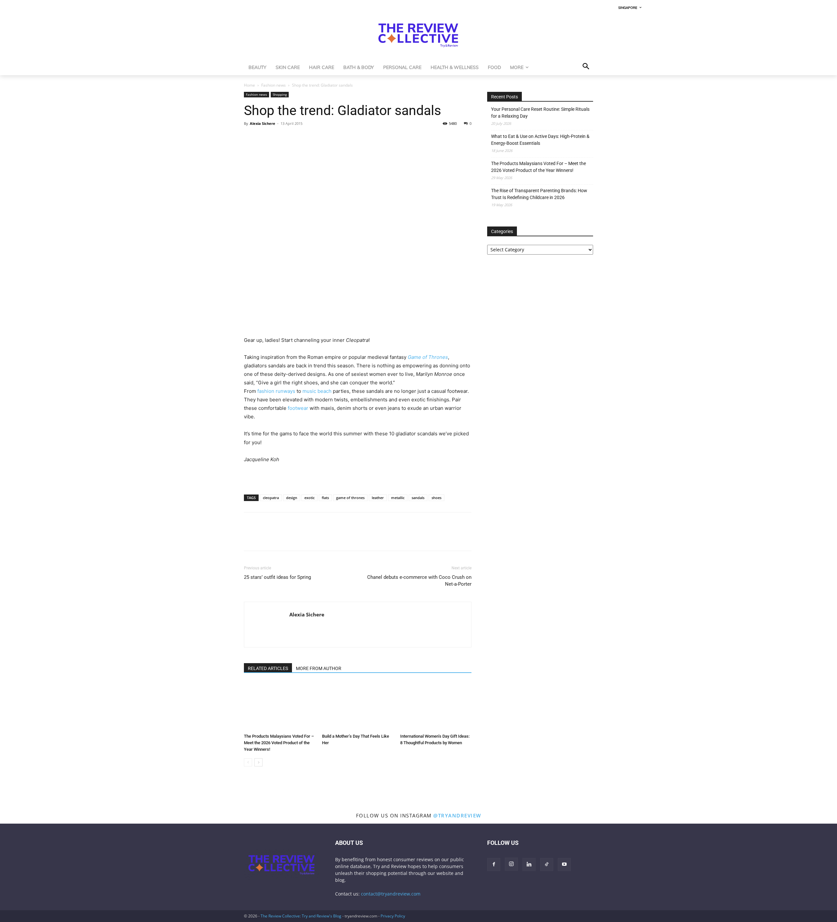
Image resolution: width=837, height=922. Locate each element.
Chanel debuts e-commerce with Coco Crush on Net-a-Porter (419, 580)
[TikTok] (546, 864)
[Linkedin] (295, 138)
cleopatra (271, 497)
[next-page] (258, 762)
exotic (309, 497)
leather (378, 497)
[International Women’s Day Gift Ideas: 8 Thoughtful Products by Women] (435, 706)
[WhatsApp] (280, 138)
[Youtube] (564, 864)
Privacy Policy (393, 916)
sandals (418, 497)
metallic (397, 497)
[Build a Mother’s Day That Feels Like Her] (357, 706)
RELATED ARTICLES (268, 668)
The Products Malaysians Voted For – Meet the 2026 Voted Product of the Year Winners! (279, 743)
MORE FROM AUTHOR (318, 668)
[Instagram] (511, 864)
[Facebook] (250, 138)
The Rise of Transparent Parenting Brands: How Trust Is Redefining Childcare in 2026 (539, 194)
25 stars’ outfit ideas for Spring (277, 577)
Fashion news (273, 85)
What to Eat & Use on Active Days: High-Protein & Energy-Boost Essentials (540, 140)
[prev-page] (248, 762)
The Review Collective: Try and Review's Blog (301, 916)
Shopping (280, 94)
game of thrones (350, 497)
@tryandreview (457, 815)
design (291, 497)
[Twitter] (265, 138)
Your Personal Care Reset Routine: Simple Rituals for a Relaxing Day (540, 113)
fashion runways (276, 391)
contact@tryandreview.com (390, 894)
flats (325, 497)
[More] (311, 138)
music (309, 391)
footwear (298, 408)
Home (249, 85)
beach (324, 391)
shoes (436, 497)
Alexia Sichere (262, 123)
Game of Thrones (428, 357)
